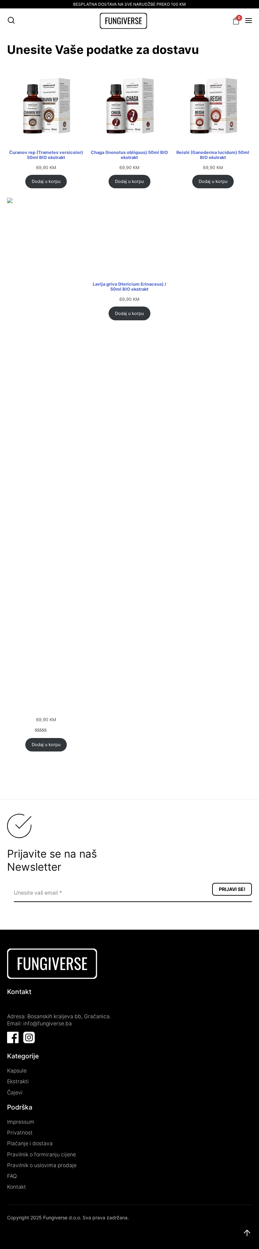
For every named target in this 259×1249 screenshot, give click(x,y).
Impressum (20, 1122)
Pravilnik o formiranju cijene (41, 1154)
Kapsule (17, 1070)
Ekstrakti (18, 1081)
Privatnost (20, 1132)
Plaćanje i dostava (30, 1143)
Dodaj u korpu (46, 181)
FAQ (12, 1176)
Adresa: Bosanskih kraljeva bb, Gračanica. (59, 1016)
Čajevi (15, 1092)
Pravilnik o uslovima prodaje (42, 1165)
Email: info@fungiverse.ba (39, 1023)
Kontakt (16, 1187)
